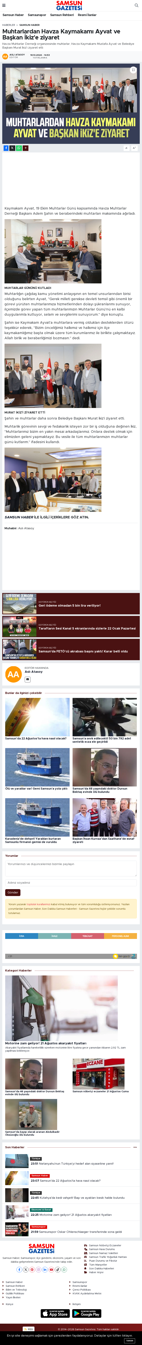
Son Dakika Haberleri (101, 1268)
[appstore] (56, 1313)
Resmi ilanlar (80, 1286)
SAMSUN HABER (19, 517)
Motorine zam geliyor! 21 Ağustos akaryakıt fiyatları (71, 1214)
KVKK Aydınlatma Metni (87, 1293)
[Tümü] (135, 1147)
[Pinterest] (32, 1269)
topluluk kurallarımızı (39, 904)
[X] (26, 1269)
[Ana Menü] (4, 5)
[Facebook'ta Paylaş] (6, 148)
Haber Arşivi (96, 1272)
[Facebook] (19, 1269)
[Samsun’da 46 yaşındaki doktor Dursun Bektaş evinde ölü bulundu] (105, 767)
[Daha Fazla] (25, 148)
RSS (30, 1329)
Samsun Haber (13, 15)
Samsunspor (37, 15)
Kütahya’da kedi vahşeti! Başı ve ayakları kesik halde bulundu (78, 1197)
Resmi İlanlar (87, 15)
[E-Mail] (27, 679)
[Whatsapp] (64, 1269)
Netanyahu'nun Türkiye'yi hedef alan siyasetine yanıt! (72, 1163)
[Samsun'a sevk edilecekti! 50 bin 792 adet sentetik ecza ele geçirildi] (105, 716)
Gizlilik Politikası (15, 1293)
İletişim (77, 1304)
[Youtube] (51, 1269)
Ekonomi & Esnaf (41, 1210)
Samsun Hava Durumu (102, 1249)
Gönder (13, 892)
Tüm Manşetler (98, 1265)
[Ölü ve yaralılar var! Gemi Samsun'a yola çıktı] (37, 767)
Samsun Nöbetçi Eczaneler (105, 1245)
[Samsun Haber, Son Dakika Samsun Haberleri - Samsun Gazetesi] (69, 5)
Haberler (8, 25)
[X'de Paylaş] (12, 148)
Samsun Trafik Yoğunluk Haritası (108, 1257)
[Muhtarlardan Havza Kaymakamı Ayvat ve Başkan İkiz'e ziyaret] (71, 104)
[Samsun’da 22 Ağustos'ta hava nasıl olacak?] (37, 716)
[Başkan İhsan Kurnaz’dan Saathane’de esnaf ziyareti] (105, 817)
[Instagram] (38, 1269)
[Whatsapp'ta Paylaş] (19, 148)
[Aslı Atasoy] (13, 674)
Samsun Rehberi (62, 15)
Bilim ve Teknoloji (16, 1289)
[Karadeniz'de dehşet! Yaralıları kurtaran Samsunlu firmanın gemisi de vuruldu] (37, 817)
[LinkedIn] (45, 1269)
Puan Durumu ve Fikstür (103, 1261)
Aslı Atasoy (34, 671)
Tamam (129, 1341)
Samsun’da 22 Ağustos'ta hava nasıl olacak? (35, 738)
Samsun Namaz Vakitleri (103, 1253)
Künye (9, 1304)
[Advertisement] (71, 179)
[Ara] (136, 5)
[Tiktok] (58, 1269)
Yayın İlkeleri (13, 1297)
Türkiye (36, 1159)
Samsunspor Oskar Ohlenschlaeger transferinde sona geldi (76, 1231)
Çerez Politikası (82, 1289)
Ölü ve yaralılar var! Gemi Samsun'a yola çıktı (36, 788)
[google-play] (87, 1313)
